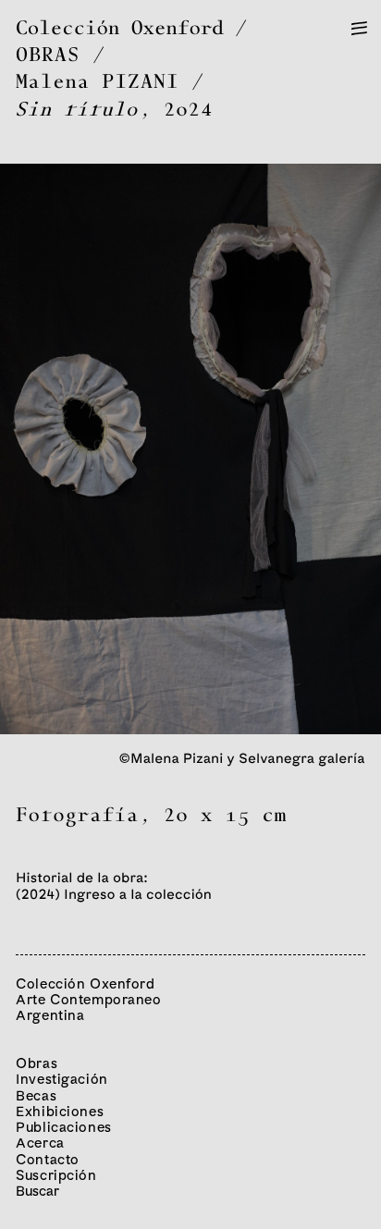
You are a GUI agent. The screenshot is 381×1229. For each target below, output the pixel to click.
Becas (36, 1095)
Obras (36, 1063)
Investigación (62, 1079)
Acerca (40, 1142)
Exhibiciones (60, 1111)
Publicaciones (64, 1127)
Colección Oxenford (120, 29)
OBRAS (48, 56)
